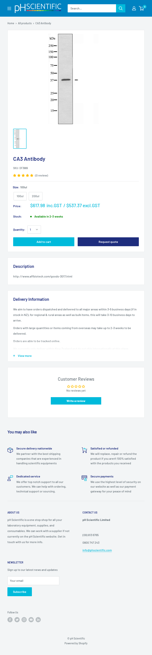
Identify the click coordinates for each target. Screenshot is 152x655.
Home (10, 23)
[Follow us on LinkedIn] (38, 619)
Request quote (108, 241)
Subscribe (19, 591)
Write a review (76, 401)
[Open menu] (9, 8)
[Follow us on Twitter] (17, 619)
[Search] (120, 8)
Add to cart (44, 241)
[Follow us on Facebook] (10, 619)
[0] (141, 8)
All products (25, 23)
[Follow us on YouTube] (31, 619)
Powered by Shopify (76, 643)
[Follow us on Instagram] (24, 619)
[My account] (134, 8)
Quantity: (19, 229)
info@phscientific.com (97, 550)
